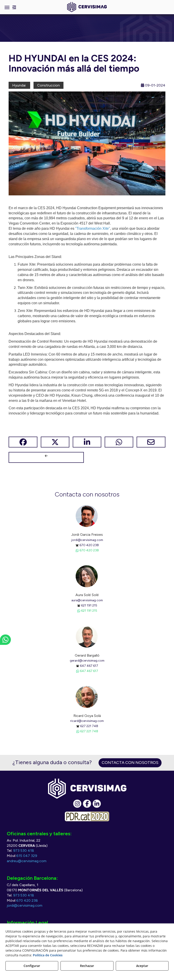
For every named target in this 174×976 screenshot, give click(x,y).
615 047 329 (26, 856)
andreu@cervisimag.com (26, 861)
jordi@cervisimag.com (87, 540)
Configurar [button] (32, 966)
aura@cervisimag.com (87, 600)
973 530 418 (23, 850)
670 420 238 (89, 545)
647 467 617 (89, 665)
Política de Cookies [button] (48, 955)
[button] (87, 7)
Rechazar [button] (87, 966)
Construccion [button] (48, 85)
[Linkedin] (97, 804)
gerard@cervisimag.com (87, 660)
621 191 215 (89, 605)
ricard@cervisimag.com (87, 721)
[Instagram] (77, 804)
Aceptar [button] (142, 966)
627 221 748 (89, 726)
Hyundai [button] (19, 85)
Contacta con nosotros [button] (130, 762)
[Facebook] (87, 804)
